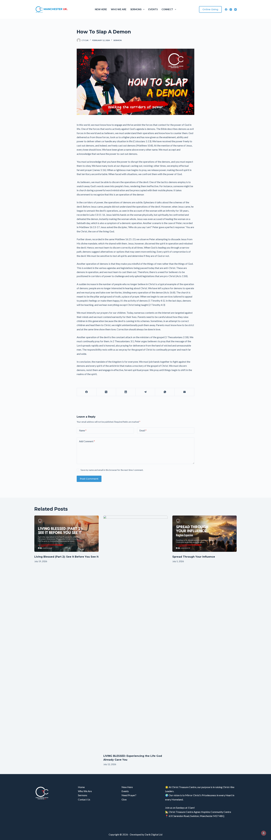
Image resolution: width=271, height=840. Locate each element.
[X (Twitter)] (106, 392)
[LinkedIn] (126, 392)
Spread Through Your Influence (193, 556)
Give (124, 799)
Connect (167, 9)
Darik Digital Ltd (153, 834)
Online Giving (210, 9)
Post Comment (89, 478)
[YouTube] (235, 9)
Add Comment (87, 441)
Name (82, 430)
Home (81, 787)
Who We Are (118, 9)
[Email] (184, 392)
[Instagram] (231, 9)
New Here (101, 9)
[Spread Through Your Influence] (204, 534)
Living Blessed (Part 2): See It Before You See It (66, 556)
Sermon (117, 40)
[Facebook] (226, 9)
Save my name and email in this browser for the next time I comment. (112, 470)
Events (153, 9)
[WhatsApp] (165, 392)
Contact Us (84, 799)
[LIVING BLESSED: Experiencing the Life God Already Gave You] (135, 633)
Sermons (135, 9)
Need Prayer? (129, 795)
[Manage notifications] (263, 833)
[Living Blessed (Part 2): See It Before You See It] (66, 534)
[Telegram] (145, 392)
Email (142, 430)
